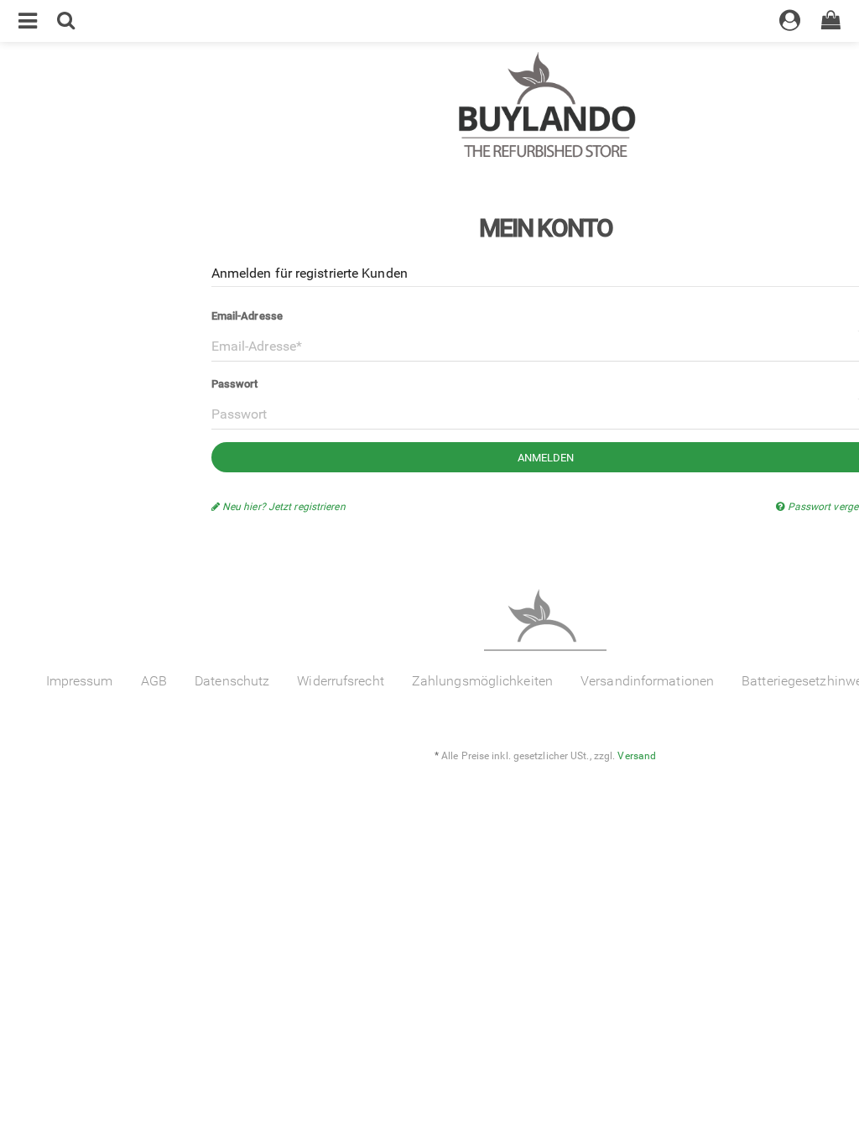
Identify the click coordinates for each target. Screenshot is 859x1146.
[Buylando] (545, 107)
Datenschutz (232, 681)
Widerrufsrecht (340, 681)
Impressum (79, 681)
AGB (154, 681)
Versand (636, 756)
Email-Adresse (247, 316)
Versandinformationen (647, 681)
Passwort (234, 384)
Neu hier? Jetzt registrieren (283, 507)
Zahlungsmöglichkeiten (482, 681)
